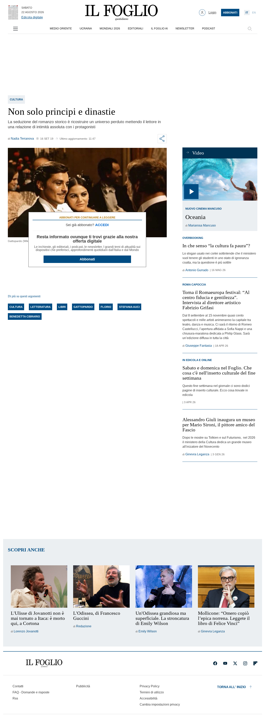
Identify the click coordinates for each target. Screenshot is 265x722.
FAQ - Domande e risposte (31, 692)
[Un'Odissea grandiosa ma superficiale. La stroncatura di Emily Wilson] (164, 586)
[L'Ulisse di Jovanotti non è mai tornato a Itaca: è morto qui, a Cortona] (39, 586)
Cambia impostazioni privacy (160, 704)
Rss (15, 698)
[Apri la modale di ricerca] (250, 29)
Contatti (18, 686)
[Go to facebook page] (215, 663)
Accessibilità (148, 698)
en (254, 12)
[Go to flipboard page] (255, 663)
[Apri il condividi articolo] (162, 138)
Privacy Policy (149, 686)
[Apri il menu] (15, 29)
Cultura (16, 99)
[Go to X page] (235, 663)
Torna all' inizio (231, 687)
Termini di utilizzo (152, 692)
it (247, 12)
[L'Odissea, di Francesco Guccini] (101, 586)
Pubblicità (83, 686)
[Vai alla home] (121, 12)
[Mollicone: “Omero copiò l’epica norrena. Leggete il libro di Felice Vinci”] (226, 586)
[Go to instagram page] (245, 663)
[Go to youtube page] (225, 663)
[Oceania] (219, 179)
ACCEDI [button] (102, 225)
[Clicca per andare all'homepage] (44, 663)
